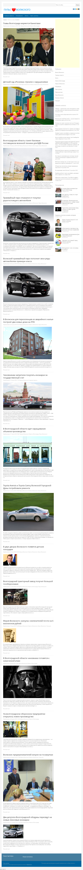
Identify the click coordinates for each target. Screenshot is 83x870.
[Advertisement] (67, 43)
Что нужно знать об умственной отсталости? (66, 114)
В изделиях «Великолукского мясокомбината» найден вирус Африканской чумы (70, 202)
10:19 (15, 324)
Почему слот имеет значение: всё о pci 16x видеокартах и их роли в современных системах (67, 123)
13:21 (15, 26)
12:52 (15, 719)
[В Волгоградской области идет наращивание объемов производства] (28, 451)
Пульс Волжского (44, 84)
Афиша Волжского (25, 26)
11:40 (15, 757)
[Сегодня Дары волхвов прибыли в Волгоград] (58, 190)
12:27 (14, 586)
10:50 (15, 84)
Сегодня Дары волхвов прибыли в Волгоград (70, 189)
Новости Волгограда (35, 26)
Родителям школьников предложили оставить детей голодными (70, 209)
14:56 (14, 490)
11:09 (15, 380)
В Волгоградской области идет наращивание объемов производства (24, 430)
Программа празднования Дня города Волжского (70, 235)
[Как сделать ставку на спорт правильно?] (58, 195)
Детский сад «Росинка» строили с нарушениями (25, 81)
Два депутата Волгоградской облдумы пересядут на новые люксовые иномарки (27, 818)
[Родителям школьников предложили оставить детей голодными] (58, 209)
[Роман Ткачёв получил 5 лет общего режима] (58, 222)
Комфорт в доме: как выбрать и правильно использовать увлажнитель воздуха (67, 133)
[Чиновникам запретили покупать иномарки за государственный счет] (28, 396)
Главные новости (9, 16)
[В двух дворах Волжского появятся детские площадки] (28, 560)
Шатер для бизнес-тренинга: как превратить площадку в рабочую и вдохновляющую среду (67, 151)
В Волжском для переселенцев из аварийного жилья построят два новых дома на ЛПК (28, 320)
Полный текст (6, 76)
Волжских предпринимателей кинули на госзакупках (28, 754)
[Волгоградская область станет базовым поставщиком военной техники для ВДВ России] (28, 164)
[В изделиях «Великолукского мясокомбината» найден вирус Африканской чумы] (58, 202)
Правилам (29, 864)
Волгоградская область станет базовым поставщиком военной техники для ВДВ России (25, 141)
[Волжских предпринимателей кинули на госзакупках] (28, 780)
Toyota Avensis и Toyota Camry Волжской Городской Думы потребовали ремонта (27, 486)
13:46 (14, 552)
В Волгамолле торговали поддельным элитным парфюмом (70, 229)
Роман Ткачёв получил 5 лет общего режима (70, 220)
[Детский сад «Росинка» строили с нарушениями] (28, 106)
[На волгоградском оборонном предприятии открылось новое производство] (28, 729)
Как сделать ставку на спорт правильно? (70, 195)
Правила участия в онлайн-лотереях (65, 215)
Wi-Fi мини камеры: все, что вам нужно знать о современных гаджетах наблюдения (67, 162)
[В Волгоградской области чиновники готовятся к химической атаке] (28, 682)
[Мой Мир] (79, 9)
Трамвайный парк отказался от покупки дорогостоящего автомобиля (22, 199)
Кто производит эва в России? (62, 170)
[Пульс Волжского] (17, 10)
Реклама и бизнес (59, 98)
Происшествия (58, 92)
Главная (5, 19)
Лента (26, 16)
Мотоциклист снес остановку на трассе (70, 248)
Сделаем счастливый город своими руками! (69, 241)
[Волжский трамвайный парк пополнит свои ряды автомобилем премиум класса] (28, 284)
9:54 (14, 263)
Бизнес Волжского (59, 72)
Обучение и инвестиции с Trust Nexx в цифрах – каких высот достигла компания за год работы (66, 178)
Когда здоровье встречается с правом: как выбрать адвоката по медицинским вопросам (67, 129)
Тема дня (49, 626)
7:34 (15, 822)
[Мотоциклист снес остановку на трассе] (58, 249)
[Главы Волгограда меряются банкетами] (28, 47)
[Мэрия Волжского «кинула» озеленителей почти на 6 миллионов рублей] (28, 635)
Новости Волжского (35, 84)
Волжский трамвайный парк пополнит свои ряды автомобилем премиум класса (26, 260)
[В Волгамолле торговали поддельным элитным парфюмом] (58, 230)
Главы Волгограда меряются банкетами (21, 23)
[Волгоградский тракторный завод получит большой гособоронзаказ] (28, 597)
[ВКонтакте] (73, 9)
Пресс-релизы (34, 16)
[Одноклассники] (77, 9)
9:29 (15, 145)
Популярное (19, 16)
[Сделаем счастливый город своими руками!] (58, 243)
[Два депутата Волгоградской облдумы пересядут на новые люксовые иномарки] (28, 831)
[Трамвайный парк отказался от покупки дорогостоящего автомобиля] (28, 223)
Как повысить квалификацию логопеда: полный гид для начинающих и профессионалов (66, 156)
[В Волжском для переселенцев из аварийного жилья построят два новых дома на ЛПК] (28, 343)
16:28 (14, 626)
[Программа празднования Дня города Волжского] (58, 236)
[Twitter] (75, 9)
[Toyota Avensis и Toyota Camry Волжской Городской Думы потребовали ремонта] (28, 512)
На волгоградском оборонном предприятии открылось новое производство (24, 715)
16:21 (15, 203)
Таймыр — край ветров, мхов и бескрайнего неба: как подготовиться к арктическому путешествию (67, 109)
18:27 (15, 434)
